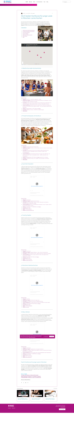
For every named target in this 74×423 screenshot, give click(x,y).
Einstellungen (46, 336)
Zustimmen (51, 336)
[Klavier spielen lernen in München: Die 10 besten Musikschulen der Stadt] (51, 393)
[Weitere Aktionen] (52, 13)
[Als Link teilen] (27, 382)
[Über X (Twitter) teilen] (23, 382)
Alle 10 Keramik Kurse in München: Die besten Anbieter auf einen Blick (36, 399)
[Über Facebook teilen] (21, 382)
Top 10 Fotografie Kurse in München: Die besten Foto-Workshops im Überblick (23, 399)
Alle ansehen (55, 388)
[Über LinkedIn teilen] (25, 382)
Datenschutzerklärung (32, 337)
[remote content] (37, 54)
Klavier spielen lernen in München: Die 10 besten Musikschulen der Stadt (50, 399)
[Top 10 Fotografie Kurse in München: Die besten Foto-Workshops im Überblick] (23, 393)
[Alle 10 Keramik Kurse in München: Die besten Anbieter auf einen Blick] (37, 393)
